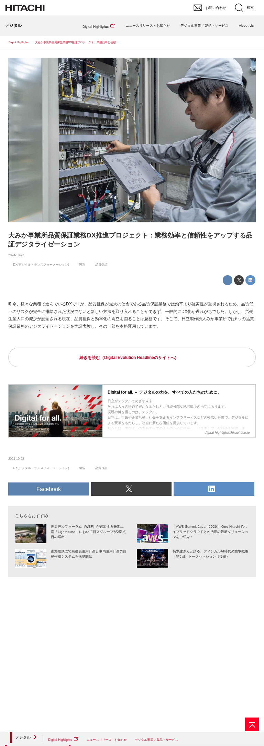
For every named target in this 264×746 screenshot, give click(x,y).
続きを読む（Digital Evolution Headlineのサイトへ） (129, 357)
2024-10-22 (16, 255)
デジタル (23, 737)
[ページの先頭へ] (252, 724)
